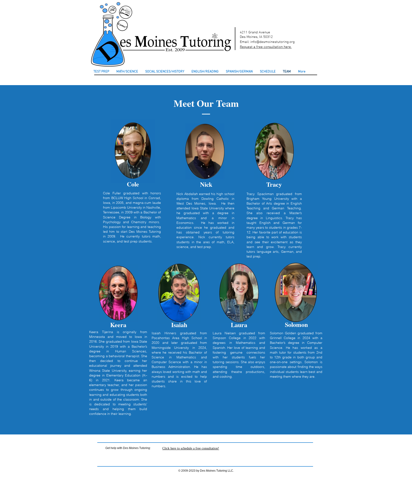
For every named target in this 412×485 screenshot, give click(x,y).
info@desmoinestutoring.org (272, 42)
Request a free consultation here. (266, 47)
